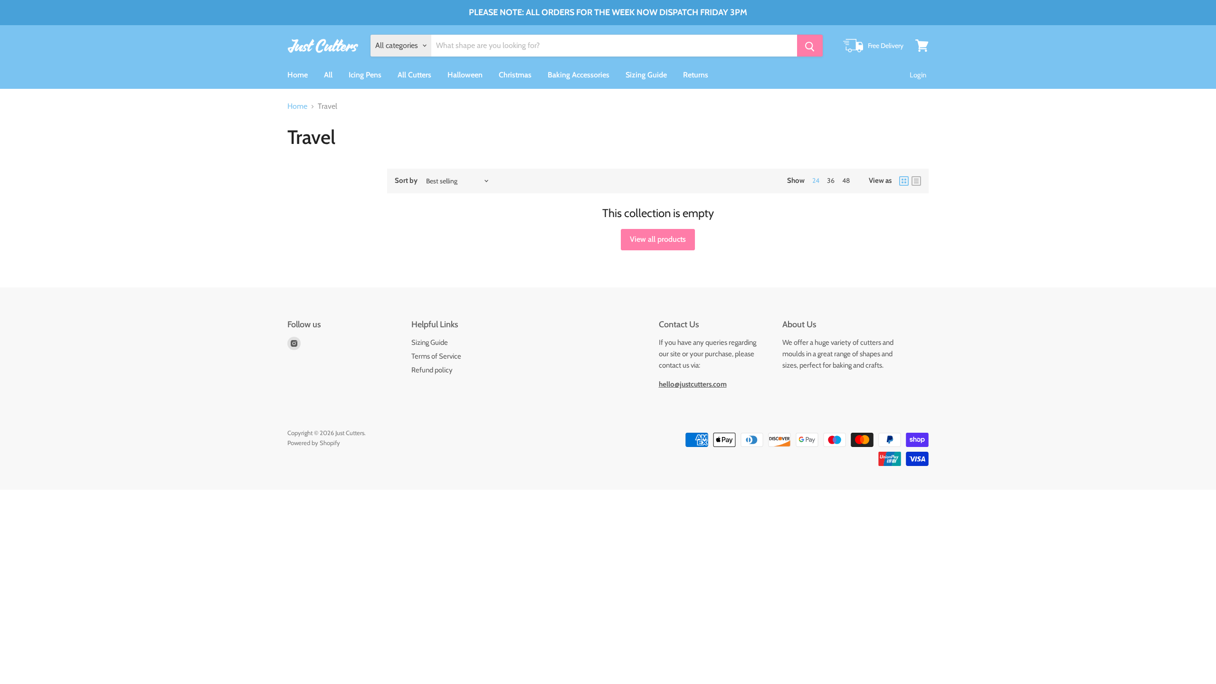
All (328, 74)
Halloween (465, 74)
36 (831, 180)
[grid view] (904, 181)
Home (297, 74)
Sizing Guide (646, 74)
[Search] (810, 46)
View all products (658, 239)
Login (918, 75)
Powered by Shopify (313, 442)
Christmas (515, 74)
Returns (695, 74)
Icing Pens (365, 74)
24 (815, 180)
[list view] (916, 181)
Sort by (406, 181)
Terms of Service (436, 356)
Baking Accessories (578, 74)
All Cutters (414, 74)
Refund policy (432, 370)
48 (846, 180)
